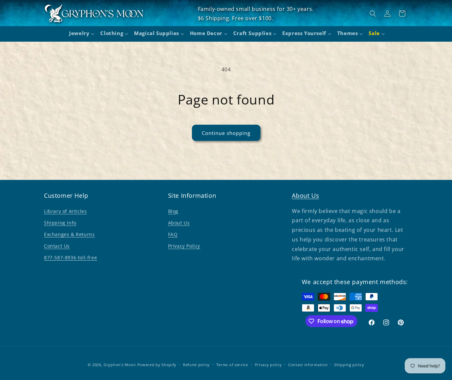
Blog (173, 211)
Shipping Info (60, 223)
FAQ (173, 234)
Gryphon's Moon (120, 364)
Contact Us (57, 246)
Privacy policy (268, 364)
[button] (80, 34)
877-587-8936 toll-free (70, 257)
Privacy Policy (184, 246)
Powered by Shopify (157, 364)
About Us (179, 223)
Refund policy (196, 364)
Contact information (308, 364)
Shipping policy (349, 364)
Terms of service (232, 364)
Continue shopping (226, 133)
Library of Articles (65, 211)
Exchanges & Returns (69, 234)
